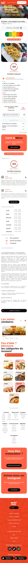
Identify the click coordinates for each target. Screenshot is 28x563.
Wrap (23, 14)
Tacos (14, 14)
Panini (18, 14)
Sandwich (9, 14)
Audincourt (4, 22)
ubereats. (3, 302)
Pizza (4, 14)
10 (20, 60)
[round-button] (4, 52)
